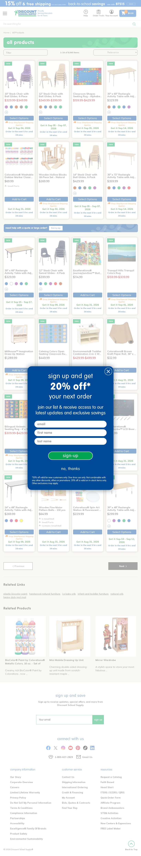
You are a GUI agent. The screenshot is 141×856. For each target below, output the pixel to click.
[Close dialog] (108, 371)
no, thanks (70, 468)
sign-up (70, 455)
